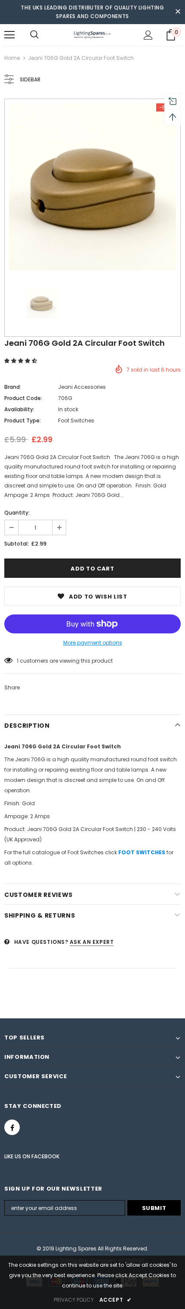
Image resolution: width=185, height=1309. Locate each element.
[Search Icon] (34, 35)
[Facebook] (12, 1127)
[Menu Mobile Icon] (9, 35)
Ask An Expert (92, 942)
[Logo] (92, 34)
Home (12, 58)
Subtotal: (16, 543)
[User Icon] (148, 35)
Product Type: (22, 420)
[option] (92, 186)
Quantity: (17, 512)
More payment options (92, 642)
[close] (177, 12)
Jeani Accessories (82, 387)
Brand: (12, 387)
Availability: (19, 409)
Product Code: (23, 398)
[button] (21, 360)
